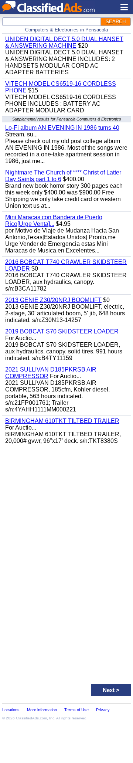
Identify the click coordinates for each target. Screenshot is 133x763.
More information (42, 710)
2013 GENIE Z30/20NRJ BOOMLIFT (53, 300)
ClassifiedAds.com (31, 718)
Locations (11, 710)
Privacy (103, 710)
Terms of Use (76, 710)
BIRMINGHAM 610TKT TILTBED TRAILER (62, 421)
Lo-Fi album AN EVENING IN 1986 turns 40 (62, 128)
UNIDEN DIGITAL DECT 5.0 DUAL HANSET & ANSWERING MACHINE (64, 42)
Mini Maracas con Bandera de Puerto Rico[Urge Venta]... (53, 220)
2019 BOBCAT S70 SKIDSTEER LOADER (62, 331)
